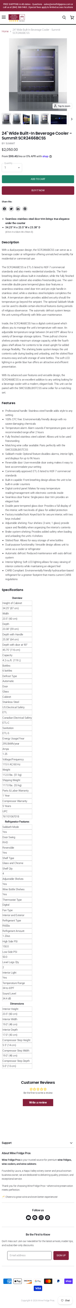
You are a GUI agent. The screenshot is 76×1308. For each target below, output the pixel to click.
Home (5, 31)
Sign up (61, 1255)
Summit (10, 143)
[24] (6, 119)
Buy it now (37, 190)
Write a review (38, 1102)
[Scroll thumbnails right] (71, 119)
